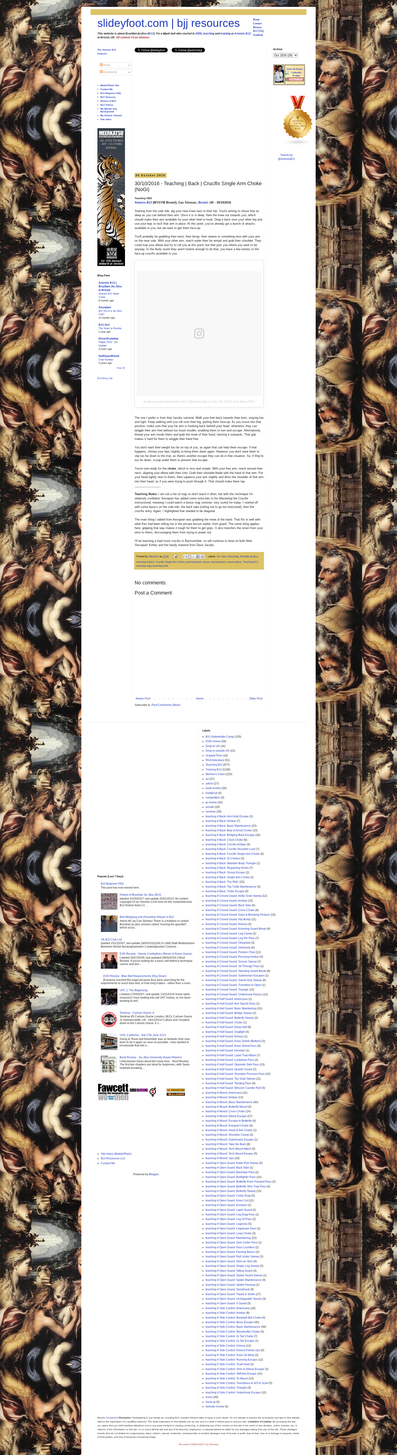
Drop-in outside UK (218, 750)
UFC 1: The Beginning (133, 990)
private (210, 807)
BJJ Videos (106, 105)
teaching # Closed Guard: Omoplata (228, 942)
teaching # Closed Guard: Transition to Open (233, 985)
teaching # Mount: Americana (224, 1092)
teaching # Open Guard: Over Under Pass (232, 1242)
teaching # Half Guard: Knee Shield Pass (231, 1045)
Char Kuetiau (106, 359)
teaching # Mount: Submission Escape (229, 1139)
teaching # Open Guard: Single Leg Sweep (232, 1266)
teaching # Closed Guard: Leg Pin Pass (230, 938)
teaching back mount (197, 561)
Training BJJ (213, 769)
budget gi (211, 793)
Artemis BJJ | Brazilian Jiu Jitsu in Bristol (110, 286)
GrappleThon (214, 755)
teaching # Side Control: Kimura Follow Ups (233, 1350)
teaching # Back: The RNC (222, 881)
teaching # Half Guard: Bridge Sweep (229, 1013)
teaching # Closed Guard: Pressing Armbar (232, 956)
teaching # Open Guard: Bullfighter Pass (231, 1177)
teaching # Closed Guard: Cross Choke (230, 910)
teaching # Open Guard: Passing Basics (230, 1252)
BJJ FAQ (258, 31)
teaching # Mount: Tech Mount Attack (228, 1148)
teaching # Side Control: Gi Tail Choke (229, 1336)
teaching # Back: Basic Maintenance (228, 825)
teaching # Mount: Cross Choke (225, 1111)
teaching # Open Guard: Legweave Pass (231, 1228)
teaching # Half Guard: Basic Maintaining (231, 1008)
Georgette (111, 1417)
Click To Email (294, 69)
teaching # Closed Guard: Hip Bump (228, 919)
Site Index (106, 119)
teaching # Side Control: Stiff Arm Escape (231, 1373)
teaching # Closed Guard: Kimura (226, 924)
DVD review (213, 741)
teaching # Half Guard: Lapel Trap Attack (231, 1055)
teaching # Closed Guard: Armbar (226, 900)
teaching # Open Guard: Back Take (227, 1167)
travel (209, 1397)
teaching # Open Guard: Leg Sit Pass (229, 1219)
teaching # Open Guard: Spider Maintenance (233, 1280)
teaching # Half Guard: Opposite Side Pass (232, 1064)
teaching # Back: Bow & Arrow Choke (229, 830)
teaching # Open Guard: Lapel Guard (229, 1210)
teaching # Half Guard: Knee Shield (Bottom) (233, 1041)
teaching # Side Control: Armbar (225, 1312)
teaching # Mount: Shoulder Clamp (227, 1134)
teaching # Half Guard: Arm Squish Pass (230, 1003)
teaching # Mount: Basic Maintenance (229, 1102)
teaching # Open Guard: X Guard (226, 1303)
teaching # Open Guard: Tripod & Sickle (230, 1294)
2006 (198, 33)
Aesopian (105, 307)
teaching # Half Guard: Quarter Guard (229, 1069)
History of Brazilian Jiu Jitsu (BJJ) (140, 894)
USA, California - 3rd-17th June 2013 (143, 1035)
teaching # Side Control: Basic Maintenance (233, 1326)
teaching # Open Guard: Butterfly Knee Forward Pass (239, 1181)
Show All (121, 368)
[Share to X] (193, 556)
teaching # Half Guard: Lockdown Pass (230, 1060)
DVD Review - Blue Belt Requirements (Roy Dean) (134, 976)
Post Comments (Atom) (166, 705)
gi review (211, 802)
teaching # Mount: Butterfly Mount (226, 1106)
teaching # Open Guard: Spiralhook (228, 1289)
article (209, 783)
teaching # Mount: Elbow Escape (226, 1116)
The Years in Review (110, 328)
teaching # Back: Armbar (221, 821)
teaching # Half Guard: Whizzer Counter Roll (233, 1088)
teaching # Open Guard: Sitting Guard (229, 1270)
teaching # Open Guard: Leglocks (226, 1224)
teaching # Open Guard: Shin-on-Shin (229, 1261)
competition (213, 797)
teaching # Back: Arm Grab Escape (227, 816)
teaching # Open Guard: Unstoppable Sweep (234, 1298)
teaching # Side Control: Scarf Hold (228, 1364)
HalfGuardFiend (109, 356)
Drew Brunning (108, 338)
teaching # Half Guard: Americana (227, 999)
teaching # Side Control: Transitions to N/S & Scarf (237, 1383)
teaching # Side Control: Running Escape (231, 1359)
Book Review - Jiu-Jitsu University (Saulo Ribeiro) (151, 1057)
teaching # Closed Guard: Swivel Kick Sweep (234, 980)
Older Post (255, 698)
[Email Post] (175, 556)
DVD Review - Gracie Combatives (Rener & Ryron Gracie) (156, 953)
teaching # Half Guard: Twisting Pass (228, 1083)
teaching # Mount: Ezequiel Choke (227, 1125)
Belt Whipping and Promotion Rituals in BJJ (147, 917)
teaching (208, 33)
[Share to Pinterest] (202, 556)
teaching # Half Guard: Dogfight (225, 1031)
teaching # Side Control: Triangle (226, 1387)
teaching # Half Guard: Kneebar (225, 1050)
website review (215, 1406)
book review (213, 788)
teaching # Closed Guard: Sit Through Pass (233, 966)
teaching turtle (160, 565)
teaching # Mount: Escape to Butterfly (229, 1120)
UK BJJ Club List (111, 939)
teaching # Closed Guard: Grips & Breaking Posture (238, 914)
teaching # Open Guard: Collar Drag (228, 1195)
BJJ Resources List (113, 1158)
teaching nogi (143, 565)
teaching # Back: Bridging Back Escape (230, 835)
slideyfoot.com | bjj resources (168, 23)
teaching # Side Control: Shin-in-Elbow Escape (235, 1369)
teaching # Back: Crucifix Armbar (226, 844)
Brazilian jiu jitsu (249, 556)
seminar (211, 811)
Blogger (154, 1174)
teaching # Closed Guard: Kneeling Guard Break (236, 928)
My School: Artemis (111, 115)
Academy (258, 35)
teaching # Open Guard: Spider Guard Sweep (234, 1275)
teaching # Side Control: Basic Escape (229, 1322)
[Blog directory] (176, 1091)
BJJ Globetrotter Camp (220, 736)
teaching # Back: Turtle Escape (225, 891)
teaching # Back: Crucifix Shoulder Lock (230, 849)
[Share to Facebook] (198, 556)
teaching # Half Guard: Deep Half (226, 1027)
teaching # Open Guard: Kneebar (226, 1205)
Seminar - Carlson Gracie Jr (137, 1012)
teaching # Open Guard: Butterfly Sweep (231, 1191)
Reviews (257, 27)
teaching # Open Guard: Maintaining (228, 1238)
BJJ (151, 33)
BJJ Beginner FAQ (110, 93)
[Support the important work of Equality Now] (294, 80)
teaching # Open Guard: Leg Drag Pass (230, 1214)
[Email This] (185, 556)
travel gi (211, 1402)
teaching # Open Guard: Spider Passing (230, 1284)
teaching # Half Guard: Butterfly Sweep (230, 1017)
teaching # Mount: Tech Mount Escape (229, 1153)
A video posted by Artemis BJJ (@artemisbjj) (175, 401)
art (207, 779)
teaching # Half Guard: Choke (224, 1022)
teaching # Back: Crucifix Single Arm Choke (160, 561)
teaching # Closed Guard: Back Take (228, 905)
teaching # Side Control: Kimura (225, 1345)
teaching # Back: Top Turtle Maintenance (231, 886)
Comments (110, 72)
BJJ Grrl (104, 324)
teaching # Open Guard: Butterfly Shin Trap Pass (236, 1186)
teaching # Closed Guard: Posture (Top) (230, 952)
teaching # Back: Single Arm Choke (228, 877)
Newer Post (143, 698)
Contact (257, 23)
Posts (106, 65)
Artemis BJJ (242, 33)
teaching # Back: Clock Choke (224, 839)
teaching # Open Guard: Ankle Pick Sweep (232, 1163)
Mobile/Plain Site (109, 85)
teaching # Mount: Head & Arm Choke (229, 1130)
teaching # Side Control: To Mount (227, 1378)
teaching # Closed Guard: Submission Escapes (235, 975)
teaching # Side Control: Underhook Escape (233, 1392)
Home (256, 19)
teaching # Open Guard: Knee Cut (227, 1200)
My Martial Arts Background (108, 110)
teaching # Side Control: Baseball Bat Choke (233, 1317)
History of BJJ (108, 101)
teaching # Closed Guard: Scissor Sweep (231, 961)
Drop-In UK (213, 746)
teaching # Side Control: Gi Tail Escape (230, 1340)
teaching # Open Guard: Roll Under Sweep (232, 1256)
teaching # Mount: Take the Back (226, 1144)
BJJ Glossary (108, 97)
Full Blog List (105, 378)
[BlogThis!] (189, 556)
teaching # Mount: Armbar (222, 1097)
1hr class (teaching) (228, 556)
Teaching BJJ (250, 561)
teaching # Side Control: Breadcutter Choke (233, 1331)
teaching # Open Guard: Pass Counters (230, 1247)
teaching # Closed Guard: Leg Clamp (229, 933)
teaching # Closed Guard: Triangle (227, 989)
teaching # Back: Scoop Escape (225, 872)
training (225, 33)
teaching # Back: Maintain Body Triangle (231, 863)
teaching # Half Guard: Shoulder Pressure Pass (235, 1074)
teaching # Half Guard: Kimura (224, 1036)
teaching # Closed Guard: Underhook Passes (234, 994)
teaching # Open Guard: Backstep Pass (230, 1172)
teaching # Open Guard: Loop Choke (229, 1233)
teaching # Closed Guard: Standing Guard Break (236, 971)
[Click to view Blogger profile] (279, 81)
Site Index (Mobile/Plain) (116, 1153)
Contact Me (106, 89)
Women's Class (215, 774)
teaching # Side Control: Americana (228, 1308)
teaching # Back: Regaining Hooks (227, 867)
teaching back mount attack (226, 561)
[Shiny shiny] (298, 144)
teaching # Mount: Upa (220, 1158)
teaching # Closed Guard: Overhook (228, 947)
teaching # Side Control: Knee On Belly (230, 1355)
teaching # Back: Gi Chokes (223, 858)
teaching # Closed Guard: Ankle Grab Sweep (233, 895)
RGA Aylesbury (215, 760)
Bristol (203, 202)
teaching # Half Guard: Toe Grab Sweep (230, 1078)
